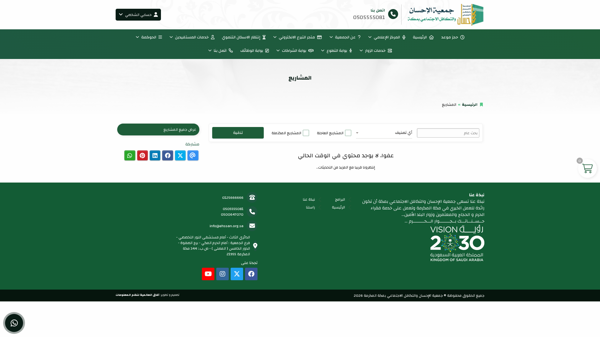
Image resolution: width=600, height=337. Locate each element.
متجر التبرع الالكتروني (297, 37)
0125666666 (232, 197)
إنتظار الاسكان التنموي (241, 37)
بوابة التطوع (337, 50)
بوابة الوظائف (251, 50)
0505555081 (233, 208)
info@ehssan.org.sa (226, 225)
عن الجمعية (345, 37)
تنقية (238, 132)
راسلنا (310, 207)
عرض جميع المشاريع (179, 129)
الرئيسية (420, 37)
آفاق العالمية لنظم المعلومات (137, 295)
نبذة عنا (309, 199)
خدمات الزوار (375, 50)
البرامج (340, 199)
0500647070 (232, 214)
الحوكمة (148, 37)
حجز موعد (449, 37)
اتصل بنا (220, 50)
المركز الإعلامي (387, 37)
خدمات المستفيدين (192, 37)
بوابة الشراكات (294, 50)
